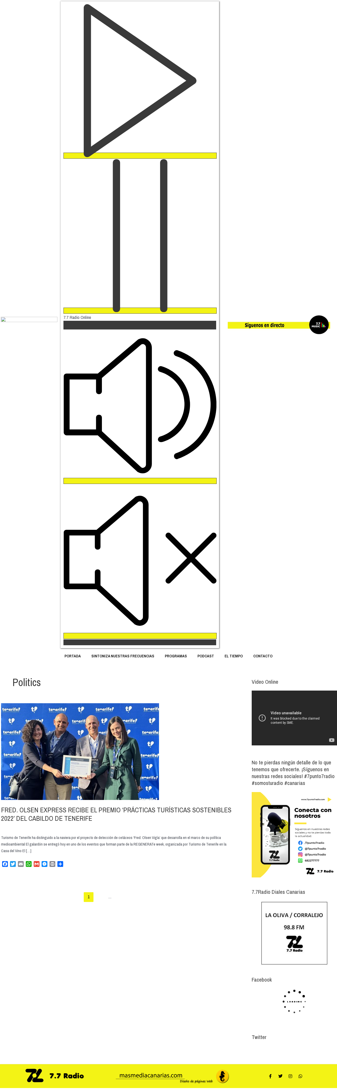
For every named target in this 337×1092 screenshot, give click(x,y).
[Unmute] (140, 636)
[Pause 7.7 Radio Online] (140, 311)
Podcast (205, 656)
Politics (36, 826)
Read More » (10, 877)
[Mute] (140, 481)
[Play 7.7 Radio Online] (140, 156)
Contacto (262, 656)
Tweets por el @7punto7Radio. (275, 1050)
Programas (176, 656)
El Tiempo (234, 656)
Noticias (23, 826)
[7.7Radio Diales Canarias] (294, 933)
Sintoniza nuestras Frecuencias (122, 656)
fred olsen (8, 826)
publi (47, 826)
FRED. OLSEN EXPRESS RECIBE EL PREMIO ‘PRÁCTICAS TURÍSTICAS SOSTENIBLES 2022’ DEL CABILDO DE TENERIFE (116, 814)
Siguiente (225, 897)
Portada (73, 656)
